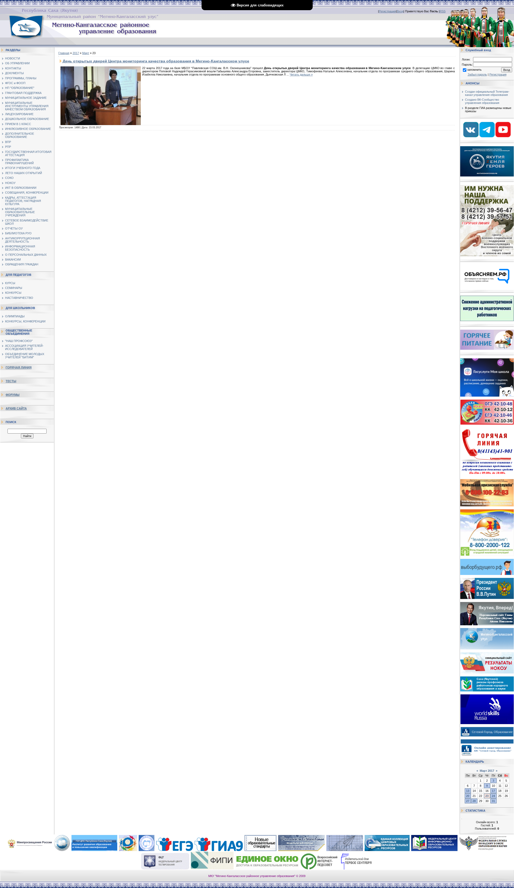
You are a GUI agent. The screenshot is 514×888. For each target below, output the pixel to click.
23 (487, 795)
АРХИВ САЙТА (16, 408)
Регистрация (387, 11)
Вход (400, 11)
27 (467, 801)
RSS (442, 11)
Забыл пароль (477, 74)
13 (467, 790)
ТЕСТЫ (11, 381)
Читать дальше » (301, 74)
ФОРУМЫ (13, 394)
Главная (63, 53)
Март (85, 53)
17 (493, 790)
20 (467, 795)
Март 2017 (487, 770)
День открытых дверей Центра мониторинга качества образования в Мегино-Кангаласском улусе (156, 61)
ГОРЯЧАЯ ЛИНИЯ (19, 367)
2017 (76, 53)
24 (493, 795)
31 (493, 801)
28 (474, 801)
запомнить (474, 69)
